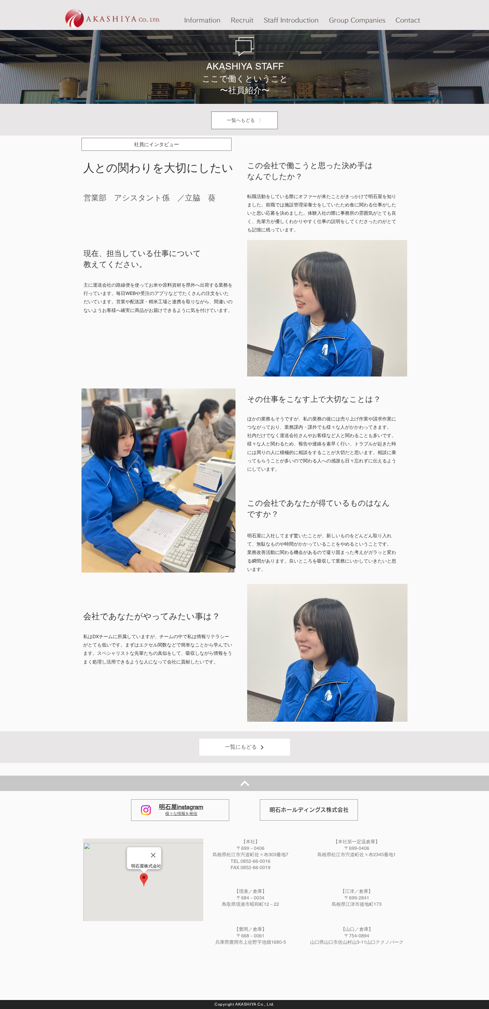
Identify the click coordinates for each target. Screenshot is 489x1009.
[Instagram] (145, 810)
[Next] (244, 783)
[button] (202, 20)
